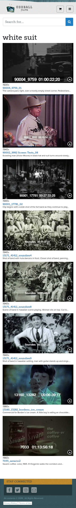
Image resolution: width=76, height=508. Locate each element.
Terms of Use (25, 503)
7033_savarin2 (12, 461)
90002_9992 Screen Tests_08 (20, 152)
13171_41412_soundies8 (17, 306)
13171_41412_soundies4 (17, 255)
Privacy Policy (10, 503)
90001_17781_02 (13, 204)
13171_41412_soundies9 (17, 358)
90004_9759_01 (12, 88)
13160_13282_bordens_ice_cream (23, 409)
